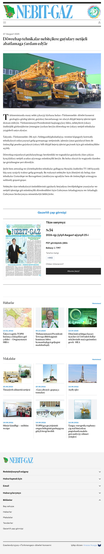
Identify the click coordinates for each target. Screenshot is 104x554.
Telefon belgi (52, 253)
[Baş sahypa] (44, 12)
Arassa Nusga (90, 545)
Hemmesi (96, 303)
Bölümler (7, 500)
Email (6, 486)
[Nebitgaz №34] (23, 250)
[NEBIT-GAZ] (18, 460)
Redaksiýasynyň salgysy (15, 471)
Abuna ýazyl (73, 271)
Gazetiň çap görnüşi (52, 212)
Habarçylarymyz (12, 493)
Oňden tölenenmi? (55, 264)
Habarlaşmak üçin (12, 479)
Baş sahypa (8, 506)
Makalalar (8, 517)
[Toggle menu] (4, 22)
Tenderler (8, 523)
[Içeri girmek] (99, 22)
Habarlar (7, 512)
